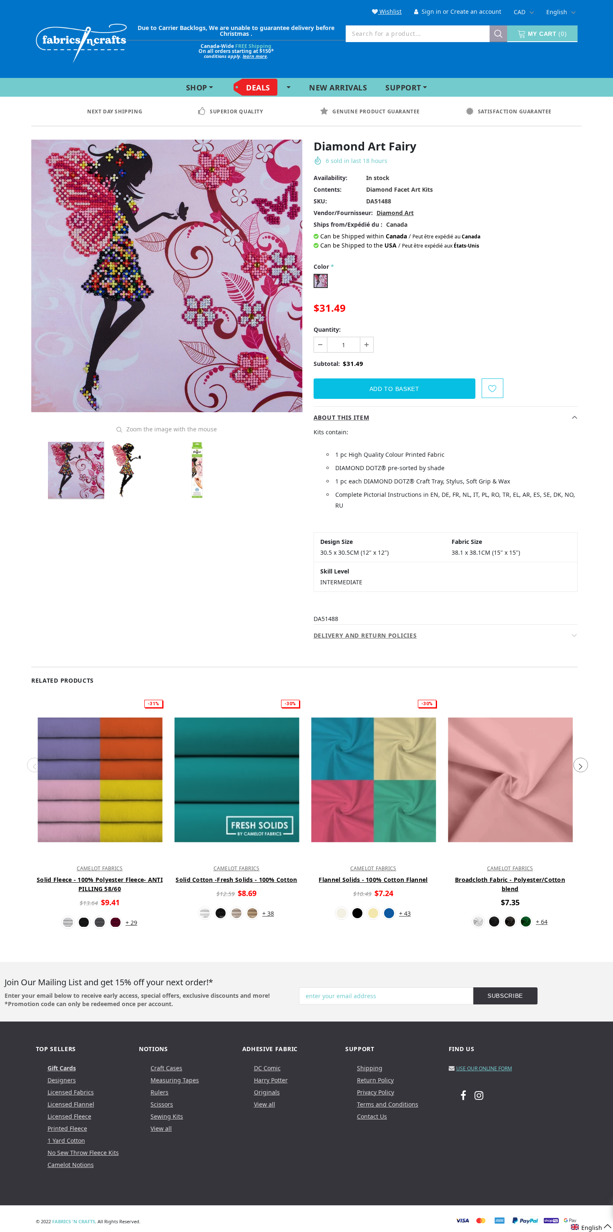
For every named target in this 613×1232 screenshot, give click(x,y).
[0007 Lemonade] (373, 913)
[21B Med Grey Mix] (99, 922)
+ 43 (405, 913)
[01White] (478, 921)
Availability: (330, 178)
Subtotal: (327, 364)
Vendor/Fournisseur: (343, 213)
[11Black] (84, 922)
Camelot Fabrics (100, 868)
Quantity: (327, 329)
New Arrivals (338, 88)
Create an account (475, 11)
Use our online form (484, 1068)
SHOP (196, 88)
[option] (122, 112)
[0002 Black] (220, 913)
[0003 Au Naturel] (236, 913)
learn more (255, 56)
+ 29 (131, 923)
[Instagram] (479, 1095)
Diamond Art (395, 213)
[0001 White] (204, 913)
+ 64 (542, 922)
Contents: (328, 189)
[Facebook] (463, 1095)
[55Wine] (115, 922)
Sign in (430, 11)
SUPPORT (403, 88)
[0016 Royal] (389, 913)
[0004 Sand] (252, 913)
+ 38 (268, 913)
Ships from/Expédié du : (348, 224)
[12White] (68, 922)
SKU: (320, 201)
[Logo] (81, 42)
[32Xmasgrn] (526, 921)
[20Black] (494, 921)
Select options (99, 853)
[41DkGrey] (510, 921)
